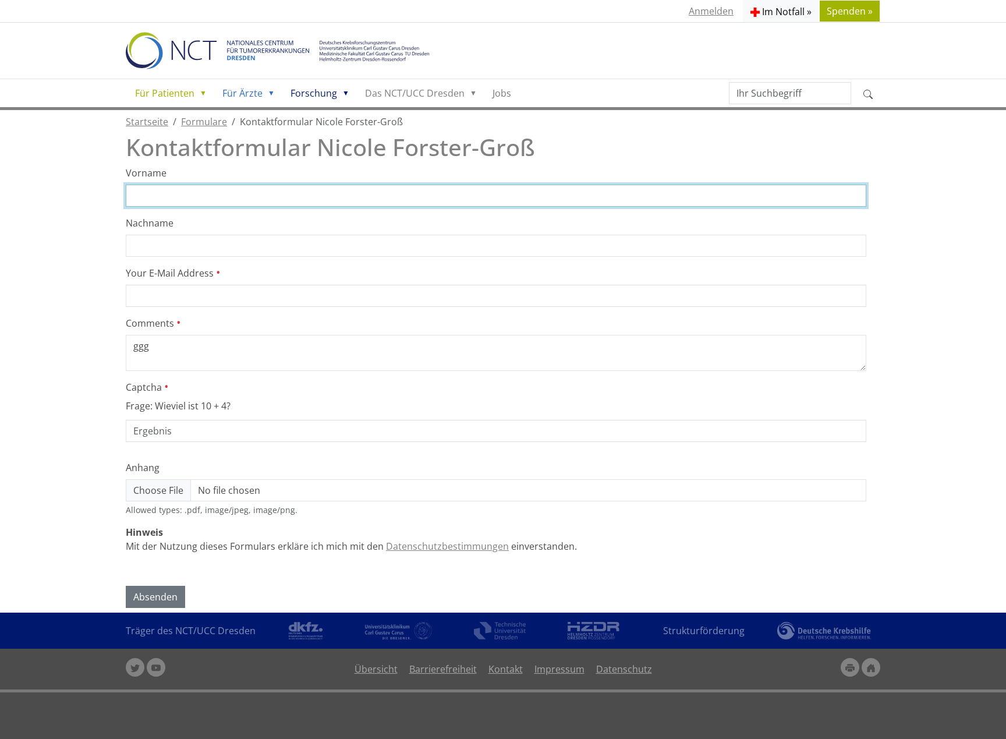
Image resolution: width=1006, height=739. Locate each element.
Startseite (147, 121)
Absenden (155, 597)
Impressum (559, 669)
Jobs (502, 93)
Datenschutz (624, 669)
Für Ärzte (242, 93)
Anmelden (711, 11)
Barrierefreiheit (443, 669)
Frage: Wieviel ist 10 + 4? (178, 405)
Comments (151, 323)
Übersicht (376, 669)
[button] (781, 11)
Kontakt (505, 669)
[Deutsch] (285, 50)
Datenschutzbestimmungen (447, 546)
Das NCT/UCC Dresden (415, 93)
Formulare (204, 121)
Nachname (149, 223)
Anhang (143, 467)
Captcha (145, 387)
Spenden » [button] (850, 11)
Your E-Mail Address (171, 273)
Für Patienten (164, 93)
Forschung (314, 93)
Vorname (146, 173)
